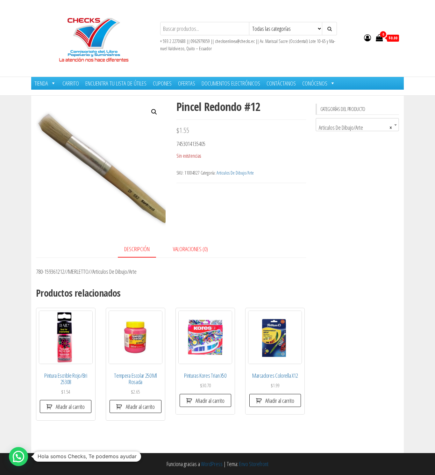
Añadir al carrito (70, 406)
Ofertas (186, 83)
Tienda (41, 83)
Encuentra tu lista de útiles (115, 83)
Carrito (70, 83)
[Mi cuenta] (367, 37)
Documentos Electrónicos (231, 83)
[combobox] (357, 124)
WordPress (212, 464)
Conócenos (314, 83)
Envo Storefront (253, 464)
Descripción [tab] (137, 249)
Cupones (162, 83)
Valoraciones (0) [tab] (190, 249)
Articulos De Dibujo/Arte (235, 173)
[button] (154, 112)
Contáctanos (281, 83)
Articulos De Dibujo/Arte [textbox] (355, 127)
